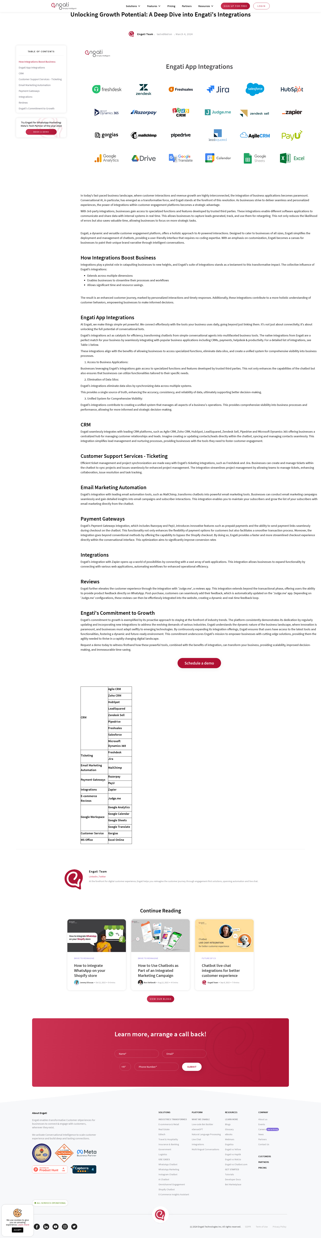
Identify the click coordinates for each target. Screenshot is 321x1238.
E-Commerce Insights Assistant (173, 1194)
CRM (21, 73)
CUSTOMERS (264, 1156)
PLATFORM (197, 1112)
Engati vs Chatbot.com (236, 1164)
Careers (268, 1129)
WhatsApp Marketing (168, 1169)
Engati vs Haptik (233, 1154)
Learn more (23, 1224)
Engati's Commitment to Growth (37, 108)
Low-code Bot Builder (202, 1124)
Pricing (171, 6)
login (261, 6)
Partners (187, 6)
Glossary (229, 1129)
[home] (63, 6)
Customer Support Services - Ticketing (40, 79)
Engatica (229, 1144)
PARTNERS (263, 1162)
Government (164, 1149)
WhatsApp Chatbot (167, 1164)
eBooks (228, 1134)
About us (262, 1119)
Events (261, 1124)
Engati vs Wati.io (233, 1159)
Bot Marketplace (233, 1184)
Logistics (162, 1154)
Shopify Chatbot (166, 1189)
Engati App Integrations (32, 67)
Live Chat (196, 1139)
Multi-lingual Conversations (205, 1149)
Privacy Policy (279, 1226)
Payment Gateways (29, 90)
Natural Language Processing (206, 1134)
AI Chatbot (163, 1179)
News (261, 1134)
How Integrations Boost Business (37, 61)
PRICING (262, 1168)
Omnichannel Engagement (171, 1184)
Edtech (161, 1134)
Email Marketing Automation (35, 85)
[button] (133, 6)
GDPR (248, 1226)
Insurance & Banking (168, 1144)
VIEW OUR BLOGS (160, 998)
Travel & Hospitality (168, 1139)
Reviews (23, 102)
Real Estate (164, 1129)
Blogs (228, 1124)
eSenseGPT (197, 1129)
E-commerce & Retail (168, 1124)
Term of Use (262, 1226)
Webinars (229, 1139)
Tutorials (229, 1174)
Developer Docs (233, 1179)
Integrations (25, 96)
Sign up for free (235, 6)
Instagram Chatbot (167, 1174)
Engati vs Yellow (233, 1149)
